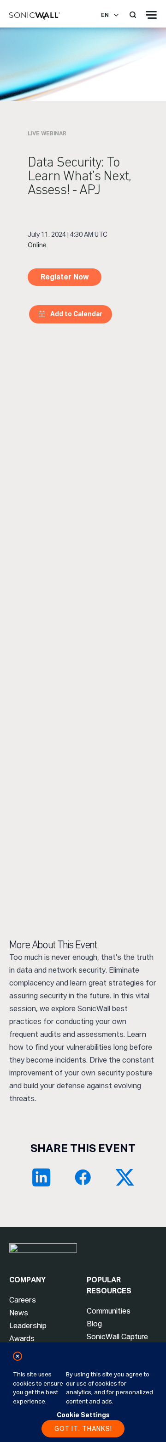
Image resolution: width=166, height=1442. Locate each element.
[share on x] (124, 1177)
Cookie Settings (83, 1415)
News (18, 1312)
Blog (94, 1324)
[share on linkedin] (41, 1177)
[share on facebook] (83, 1177)
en (105, 15)
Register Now (65, 277)
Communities (108, 1311)
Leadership (28, 1325)
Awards (22, 1338)
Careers (22, 1300)
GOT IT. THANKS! (83, 1428)
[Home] (34, 16)
